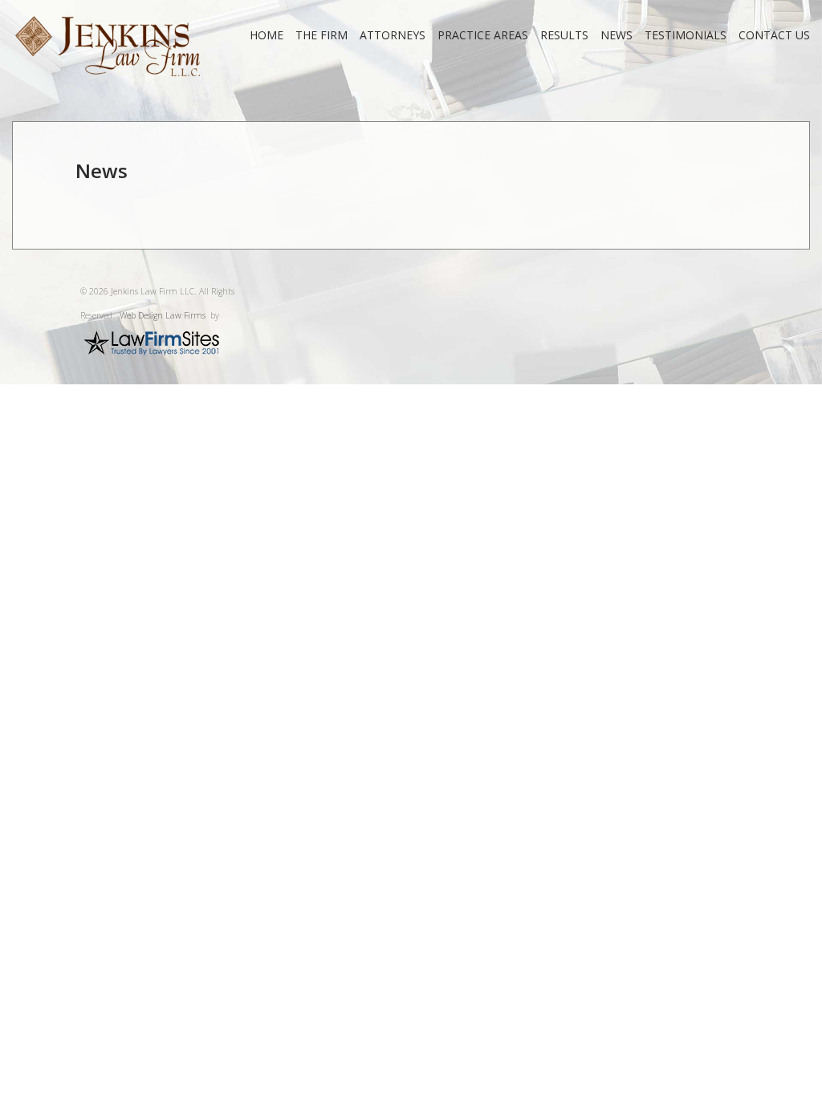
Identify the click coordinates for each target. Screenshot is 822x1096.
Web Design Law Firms (163, 315)
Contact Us (774, 35)
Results (564, 35)
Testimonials (685, 35)
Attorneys (392, 35)
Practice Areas (482, 35)
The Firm (321, 35)
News (616, 35)
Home (266, 35)
